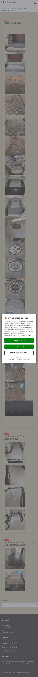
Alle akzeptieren (19, 340)
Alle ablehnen (19, 346)
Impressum (19, 357)
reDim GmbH (26, 359)
